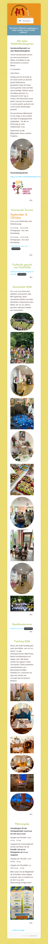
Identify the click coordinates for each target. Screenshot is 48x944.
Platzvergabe (22, 824)
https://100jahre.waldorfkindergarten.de (25, 177)
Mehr (31, 200)
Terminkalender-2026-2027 (19, 246)
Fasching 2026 (22, 641)
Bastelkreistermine (22, 624)
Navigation (26, 21)
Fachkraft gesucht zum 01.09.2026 (22, 266)
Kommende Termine (22, 210)
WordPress (33, 936)
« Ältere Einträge (18, 930)
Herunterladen (16, 248)
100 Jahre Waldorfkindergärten (22, 42)
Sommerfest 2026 (22, 287)
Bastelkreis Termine (16, 628)
